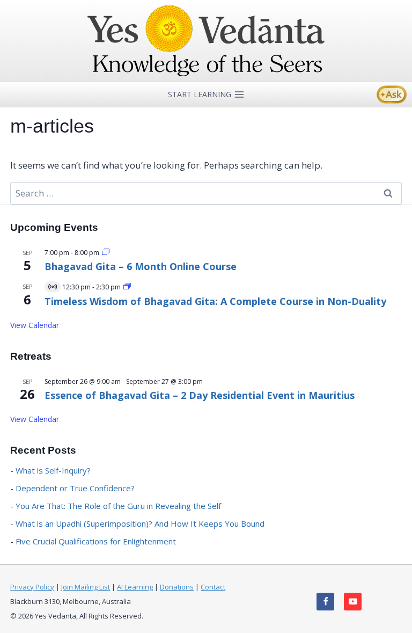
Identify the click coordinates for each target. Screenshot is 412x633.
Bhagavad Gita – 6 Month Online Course (141, 266)
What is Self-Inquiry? (53, 470)
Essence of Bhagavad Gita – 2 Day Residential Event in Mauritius (200, 395)
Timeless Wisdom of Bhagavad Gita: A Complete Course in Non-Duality (215, 301)
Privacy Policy (32, 587)
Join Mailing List (85, 587)
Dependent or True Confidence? (75, 488)
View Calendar (34, 325)
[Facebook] (325, 601)
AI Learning (135, 587)
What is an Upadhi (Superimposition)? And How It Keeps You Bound (140, 523)
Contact (213, 587)
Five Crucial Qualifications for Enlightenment (96, 541)
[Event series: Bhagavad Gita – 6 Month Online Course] (105, 252)
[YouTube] (353, 601)
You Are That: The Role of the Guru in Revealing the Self (118, 505)
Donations (177, 587)
